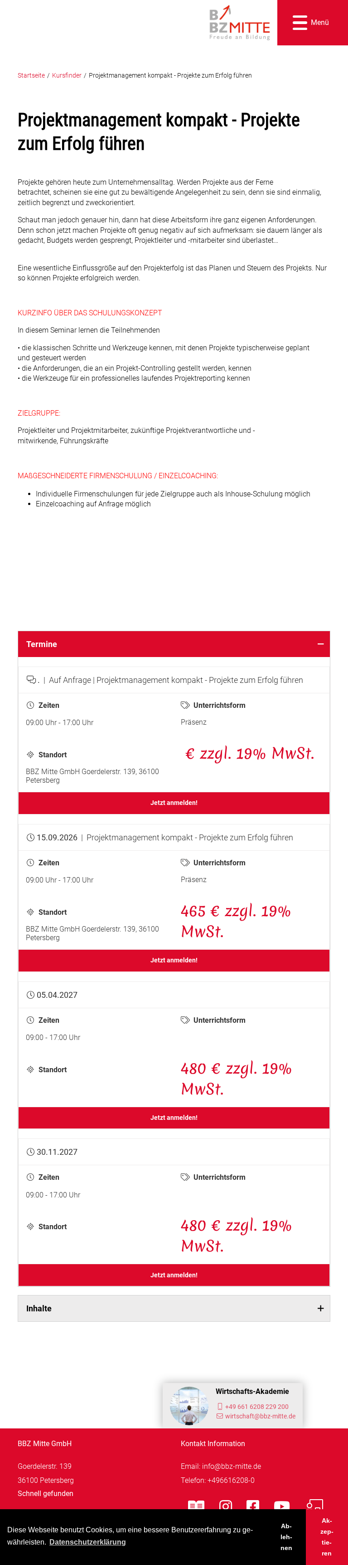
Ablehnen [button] (286, 1536)
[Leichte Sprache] (196, 1507)
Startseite (31, 75)
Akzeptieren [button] (327, 1537)
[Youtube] (282, 1507)
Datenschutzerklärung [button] (87, 1542)
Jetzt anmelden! (174, 803)
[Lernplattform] (314, 1507)
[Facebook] (252, 1507)
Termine (41, 644)
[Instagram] (225, 1507)
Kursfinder (67, 75)
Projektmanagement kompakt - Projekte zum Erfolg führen (170, 75)
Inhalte (39, 1308)
